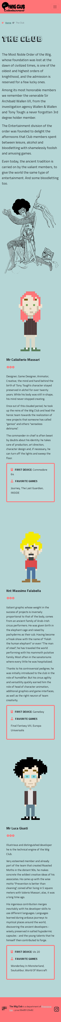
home (8, 22)
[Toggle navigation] (55, 7)
